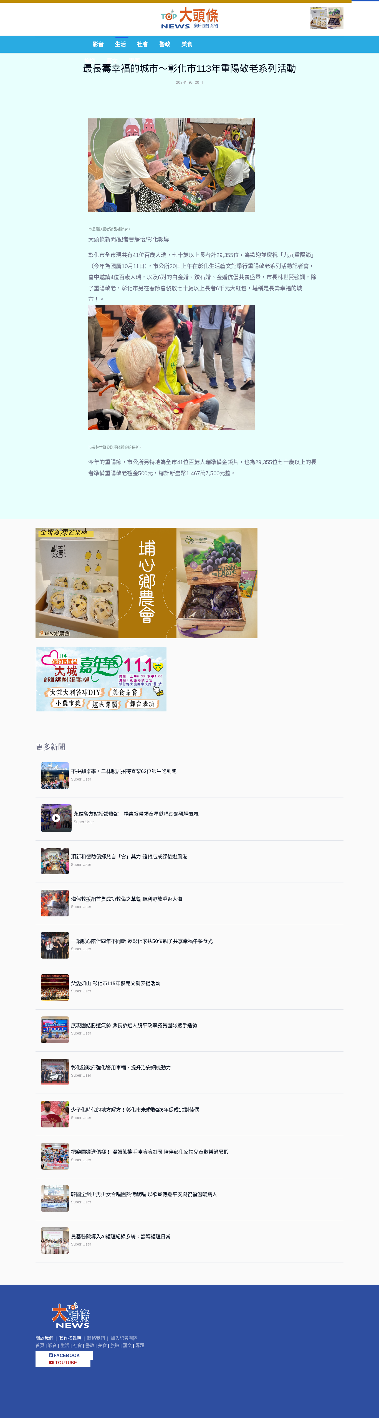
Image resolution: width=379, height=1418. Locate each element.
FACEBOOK (66, 1355)
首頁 (40, 1345)
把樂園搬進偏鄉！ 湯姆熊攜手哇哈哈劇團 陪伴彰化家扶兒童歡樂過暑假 (150, 1152)
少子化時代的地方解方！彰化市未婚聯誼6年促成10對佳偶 (135, 1110)
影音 (98, 44)
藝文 (112, 61)
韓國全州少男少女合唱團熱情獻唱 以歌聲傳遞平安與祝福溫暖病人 (144, 1194)
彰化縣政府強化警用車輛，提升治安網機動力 (121, 1068)
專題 (134, 61)
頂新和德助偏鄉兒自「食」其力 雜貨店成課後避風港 (129, 857)
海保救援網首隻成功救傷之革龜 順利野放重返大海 (126, 899)
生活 (120, 44)
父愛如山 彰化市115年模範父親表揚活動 (115, 983)
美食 (187, 44)
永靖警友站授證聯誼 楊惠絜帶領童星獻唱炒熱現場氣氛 (136, 814)
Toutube (65, 1362)
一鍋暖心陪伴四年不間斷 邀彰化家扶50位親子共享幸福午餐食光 (142, 941)
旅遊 (89, 61)
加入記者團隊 (124, 1338)
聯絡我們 (96, 1338)
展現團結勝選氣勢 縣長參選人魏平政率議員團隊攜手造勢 (134, 1025)
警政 (164, 44)
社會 (142, 44)
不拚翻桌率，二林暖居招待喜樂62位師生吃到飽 (123, 771)
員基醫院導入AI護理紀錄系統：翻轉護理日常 (121, 1236)
